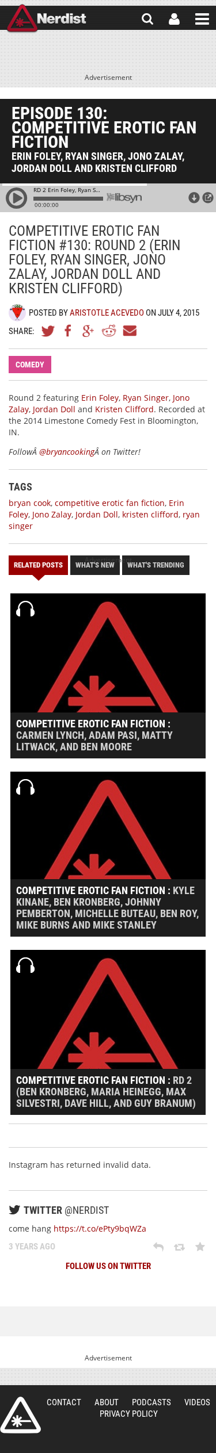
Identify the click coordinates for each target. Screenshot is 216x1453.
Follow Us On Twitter (108, 1266)
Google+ (88, 330)
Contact (64, 1402)
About (106, 1402)
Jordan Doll (54, 409)
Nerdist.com (20, 1415)
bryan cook (30, 502)
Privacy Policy (129, 1414)
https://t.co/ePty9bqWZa (100, 1228)
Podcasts (151, 1402)
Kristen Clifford (124, 409)
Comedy (30, 364)
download (194, 198)
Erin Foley (100, 397)
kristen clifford (150, 514)
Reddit (108, 330)
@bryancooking (66, 451)
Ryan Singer (146, 397)
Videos (197, 1402)
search (147, 19)
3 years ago (32, 1246)
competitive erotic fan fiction (110, 502)
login (174, 19)
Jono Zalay (51, 514)
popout (208, 198)
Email (129, 330)
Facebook (68, 330)
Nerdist (46, 19)
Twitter (48, 330)
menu (202, 19)
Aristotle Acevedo (107, 313)
